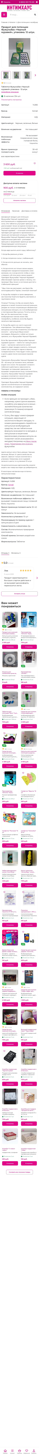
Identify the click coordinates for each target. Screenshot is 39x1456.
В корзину (19, 173)
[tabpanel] (19, 380)
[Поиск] (35, 15)
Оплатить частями (19, 200)
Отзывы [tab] (5, 553)
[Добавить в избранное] (35, 163)
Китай (35, 111)
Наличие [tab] (15, 211)
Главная (4, 22)
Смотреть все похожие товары (19, 1172)
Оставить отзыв (19, 593)
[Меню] (4, 14)
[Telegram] (37, 2)
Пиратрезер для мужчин (21, 444)
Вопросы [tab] (15, 553)
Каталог (12, 22)
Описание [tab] (5, 211)
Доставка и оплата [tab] (29, 211)
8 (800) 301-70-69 (26, 2)
